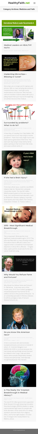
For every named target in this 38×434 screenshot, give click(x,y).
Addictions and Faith (8, 79)
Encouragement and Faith (19, 180)
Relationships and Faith (9, 129)
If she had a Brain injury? (15, 178)
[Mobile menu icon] (34, 3)
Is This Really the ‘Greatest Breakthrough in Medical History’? (16, 392)
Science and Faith (22, 182)
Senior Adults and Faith (14, 82)
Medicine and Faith (8, 50)
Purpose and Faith (27, 128)
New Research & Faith (21, 81)
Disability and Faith (18, 79)
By (17, 50)
